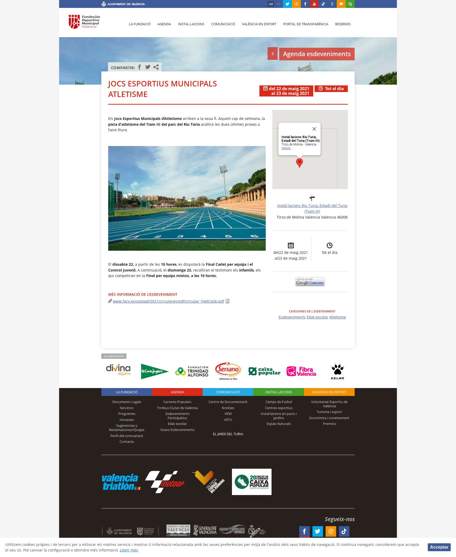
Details (286, 148)
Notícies (228, 407)
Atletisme (337, 316)
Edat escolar (317, 316)
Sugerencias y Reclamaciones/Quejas (126, 427)
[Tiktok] (323, 4)
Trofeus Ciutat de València (177, 407)
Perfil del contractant (126, 435)
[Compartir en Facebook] (139, 67)
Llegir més (129, 550)
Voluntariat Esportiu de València (329, 403)
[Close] (314, 129)
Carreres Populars (177, 401)
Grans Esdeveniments (177, 429)
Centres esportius (279, 407)
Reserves (343, 24)
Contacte (127, 441)
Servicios (127, 407)
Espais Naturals (279, 423)
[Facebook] (305, 4)
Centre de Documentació (228, 401)
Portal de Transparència (305, 24)
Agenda (164, 24)
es (278, 4)
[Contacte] (341, 4)
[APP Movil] (332, 4)
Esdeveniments (292, 316)
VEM (228, 413)
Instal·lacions (191, 24)
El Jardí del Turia (228, 434)
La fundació (140, 24)
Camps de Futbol (278, 401)
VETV (228, 419)
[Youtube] (314, 4)
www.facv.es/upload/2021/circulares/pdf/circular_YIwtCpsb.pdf (168, 301)
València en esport (259, 24)
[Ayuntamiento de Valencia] (123, 4)
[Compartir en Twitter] (147, 67)
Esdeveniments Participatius (177, 415)
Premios (329, 423)
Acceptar (439, 547)
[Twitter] (287, 4)
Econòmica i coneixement (329, 417)
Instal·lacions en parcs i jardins (279, 415)
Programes (126, 413)
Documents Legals (126, 401)
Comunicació (223, 24)
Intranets (127, 419)
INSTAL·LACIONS (278, 392)
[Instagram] (296, 4)
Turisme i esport (329, 411)
